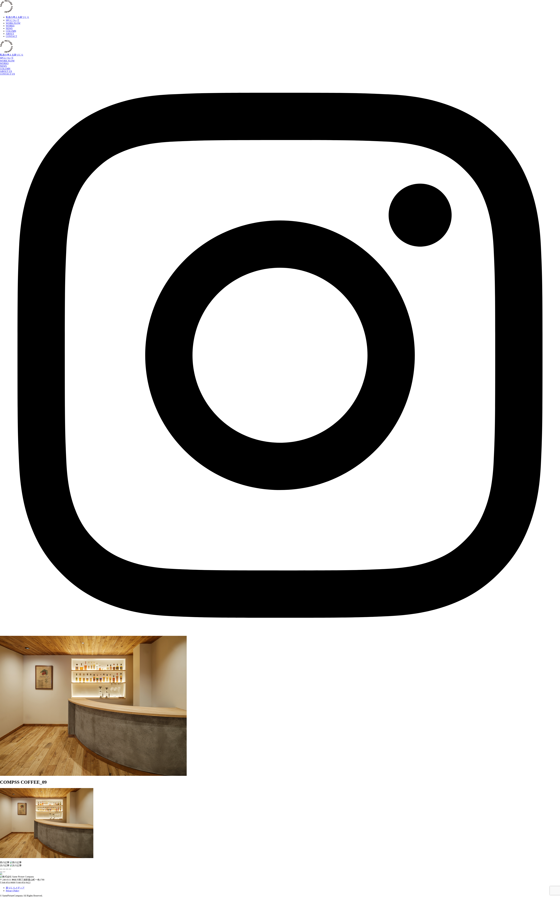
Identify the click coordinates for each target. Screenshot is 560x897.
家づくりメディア (15, 888)
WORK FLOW (7, 60)
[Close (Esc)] (1, 869)
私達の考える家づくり (11, 55)
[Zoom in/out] (10, 869)
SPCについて (7, 58)
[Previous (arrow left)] (1, 871)
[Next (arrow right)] (4, 871)
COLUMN (5, 68)
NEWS (3, 66)
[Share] (4, 869)
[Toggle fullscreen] (7, 869)
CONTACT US (7, 74)
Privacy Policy (12, 890)
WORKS (4, 63)
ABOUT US (6, 71)
